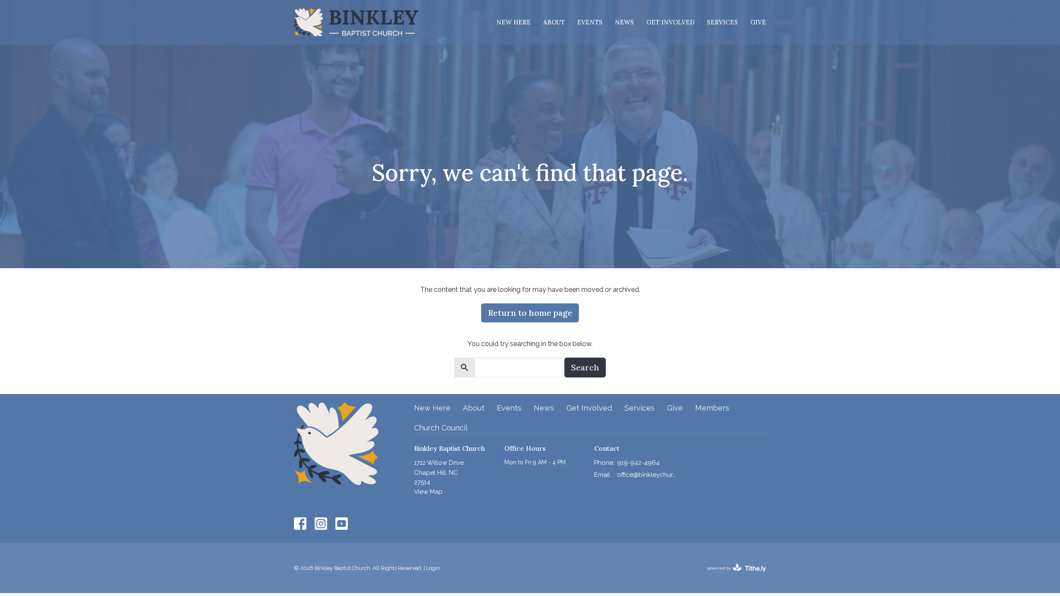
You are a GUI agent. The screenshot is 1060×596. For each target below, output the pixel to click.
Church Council (440, 427)
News (624, 22)
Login (433, 568)
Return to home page (530, 313)
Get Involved (670, 22)
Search (585, 367)
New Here (513, 22)
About (554, 22)
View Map (428, 491)
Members (712, 408)
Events (589, 22)
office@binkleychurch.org (646, 474)
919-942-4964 (638, 462)
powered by (733, 575)
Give (758, 22)
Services (722, 22)
